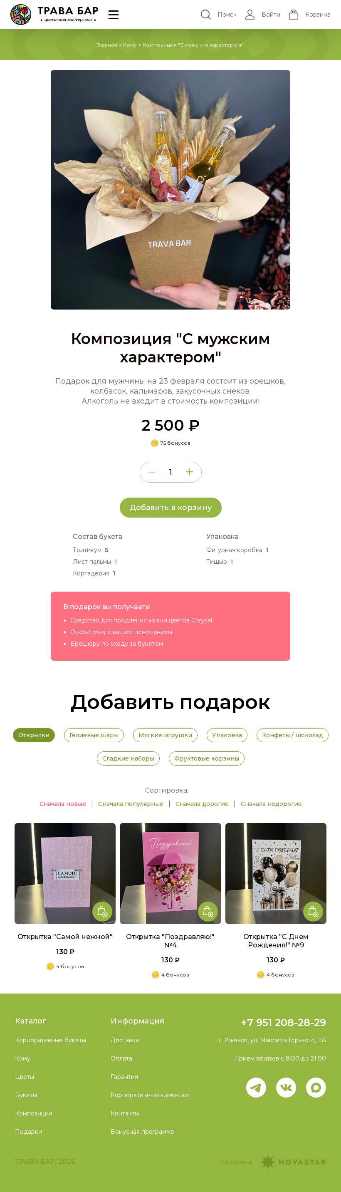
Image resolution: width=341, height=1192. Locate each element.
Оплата (121, 1058)
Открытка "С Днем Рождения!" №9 (276, 941)
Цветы (24, 1076)
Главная (106, 45)
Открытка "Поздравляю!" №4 (170, 941)
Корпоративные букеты (50, 1040)
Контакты (125, 1113)
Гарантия (124, 1076)
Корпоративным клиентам (150, 1095)
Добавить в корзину (171, 507)
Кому (130, 45)
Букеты (26, 1095)
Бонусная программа (142, 1131)
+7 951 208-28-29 (283, 1022)
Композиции (33, 1113)
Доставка (125, 1040)
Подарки (28, 1131)
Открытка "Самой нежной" (65, 937)
